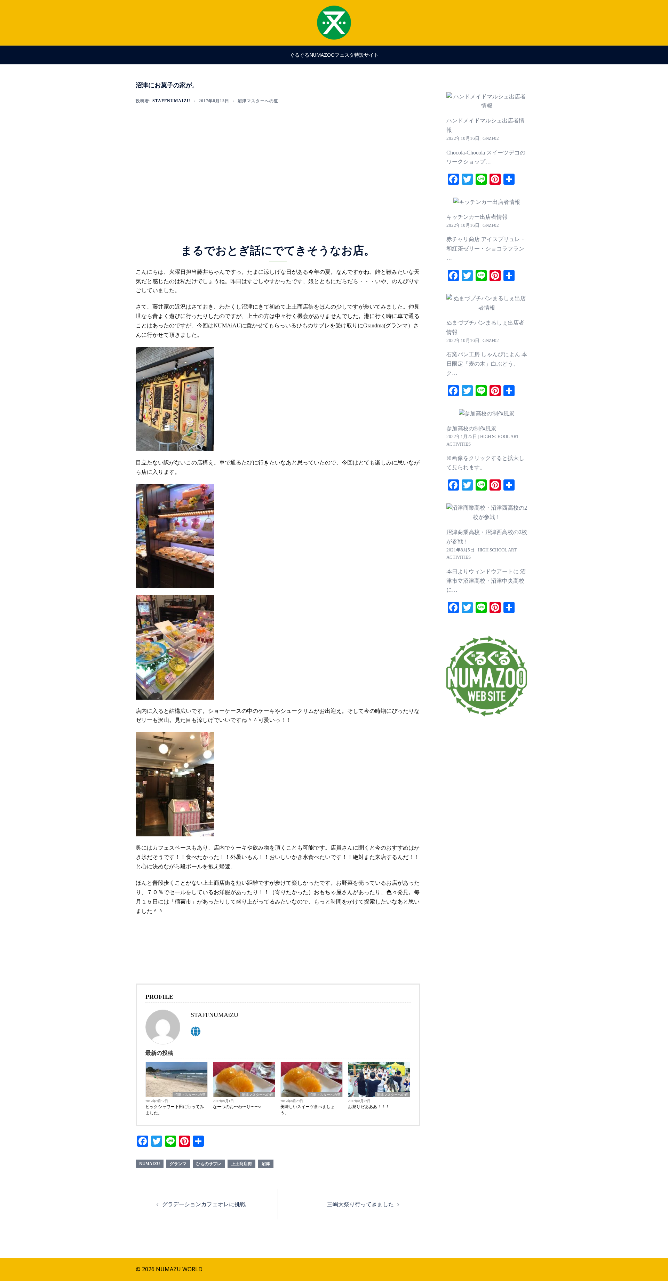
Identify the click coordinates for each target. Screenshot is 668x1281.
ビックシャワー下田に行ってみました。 (174, 1109)
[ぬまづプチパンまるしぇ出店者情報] (486, 308)
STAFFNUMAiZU (171, 100)
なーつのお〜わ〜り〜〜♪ (237, 1106)
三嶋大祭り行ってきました (360, 1204)
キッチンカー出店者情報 (477, 217)
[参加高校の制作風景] (487, 413)
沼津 (266, 1163)
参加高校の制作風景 (471, 428)
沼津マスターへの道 (258, 100)
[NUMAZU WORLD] (334, 22)
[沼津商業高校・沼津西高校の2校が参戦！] (486, 517)
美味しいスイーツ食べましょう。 (307, 1109)
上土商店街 (241, 1163)
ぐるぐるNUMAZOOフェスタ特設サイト (334, 54)
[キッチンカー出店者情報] (486, 202)
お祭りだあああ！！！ (369, 1106)
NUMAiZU (149, 1163)
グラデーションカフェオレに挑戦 (204, 1204)
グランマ (178, 1163)
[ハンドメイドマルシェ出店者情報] (486, 106)
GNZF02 (491, 138)
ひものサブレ (208, 1163)
